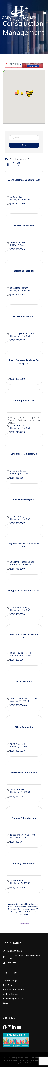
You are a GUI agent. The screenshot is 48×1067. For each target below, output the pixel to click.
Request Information (13, 989)
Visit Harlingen (10, 994)
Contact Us (24, 912)
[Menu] (44, 13)
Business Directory (16, 904)
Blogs (5, 1003)
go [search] (25, 145)
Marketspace (30, 909)
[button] (29, 96)
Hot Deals (27, 907)
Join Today (8, 985)
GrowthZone (34, 1060)
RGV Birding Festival (13, 998)
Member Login (10, 980)
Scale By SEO (25, 1063)
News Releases (31, 904)
